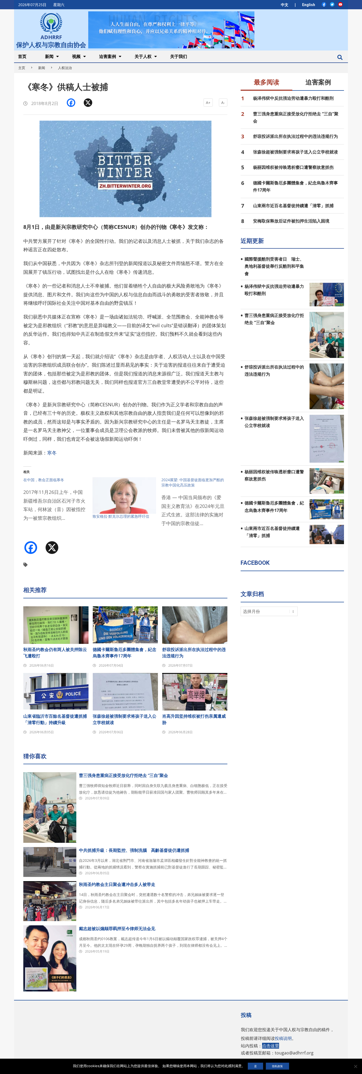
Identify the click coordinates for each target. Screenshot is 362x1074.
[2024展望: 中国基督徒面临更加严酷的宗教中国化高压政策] (196, 505)
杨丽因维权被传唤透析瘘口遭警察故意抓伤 (293, 167)
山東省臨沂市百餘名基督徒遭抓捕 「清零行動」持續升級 (56, 719)
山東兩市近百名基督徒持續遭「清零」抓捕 (293, 205)
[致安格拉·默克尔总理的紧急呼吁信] (124, 495)
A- (223, 102)
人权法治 (65, 67)
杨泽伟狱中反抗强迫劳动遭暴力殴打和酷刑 (293, 98)
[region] (171, 29)
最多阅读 (266, 82)
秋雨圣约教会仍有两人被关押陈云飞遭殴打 (55, 653)
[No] (355, 1066)
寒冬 (52, 452)
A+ (208, 102)
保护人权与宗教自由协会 (51, 44)
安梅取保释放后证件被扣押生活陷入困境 (291, 221)
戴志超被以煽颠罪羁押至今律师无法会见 (117, 928)
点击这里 (270, 1046)
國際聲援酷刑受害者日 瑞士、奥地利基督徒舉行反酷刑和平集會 (274, 266)
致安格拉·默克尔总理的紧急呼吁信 (120, 516)
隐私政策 (277, 1066)
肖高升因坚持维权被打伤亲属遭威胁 (194, 719)
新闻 (41, 67)
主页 (21, 67)
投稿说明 (283, 1038)
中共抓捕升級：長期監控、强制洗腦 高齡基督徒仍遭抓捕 (134, 850)
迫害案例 (318, 82)
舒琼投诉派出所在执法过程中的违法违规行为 (194, 653)
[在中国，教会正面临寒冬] (57, 502)
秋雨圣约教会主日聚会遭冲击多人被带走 (117, 884)
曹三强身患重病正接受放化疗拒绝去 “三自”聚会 (123, 775)
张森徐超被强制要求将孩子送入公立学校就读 (124, 719)
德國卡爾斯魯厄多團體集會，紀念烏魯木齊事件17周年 (124, 653)
